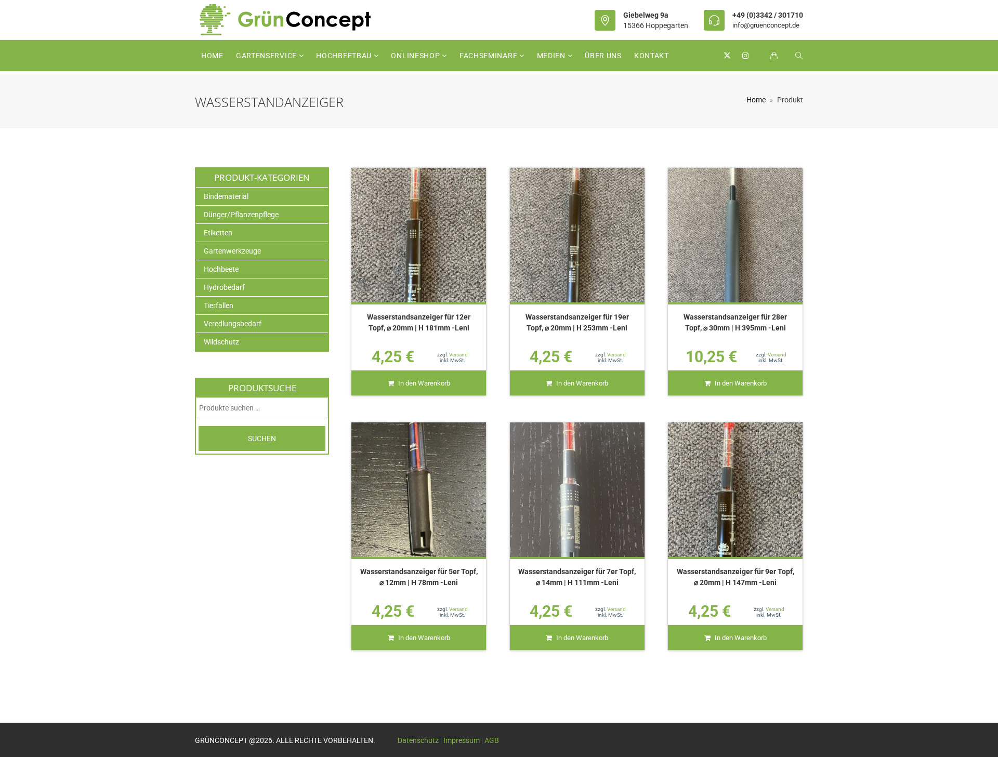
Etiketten (218, 233)
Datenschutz (418, 740)
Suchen (262, 438)
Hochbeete (221, 269)
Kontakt (651, 55)
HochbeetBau (344, 55)
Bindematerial (226, 196)
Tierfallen (218, 305)
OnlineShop (416, 55)
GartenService (267, 55)
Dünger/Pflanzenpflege (241, 214)
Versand (458, 354)
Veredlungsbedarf (232, 324)
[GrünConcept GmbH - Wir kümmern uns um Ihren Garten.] (292, 19)
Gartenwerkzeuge (232, 251)
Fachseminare (489, 55)
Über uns (603, 55)
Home (212, 55)
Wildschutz (221, 342)
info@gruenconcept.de (765, 25)
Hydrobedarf (224, 287)
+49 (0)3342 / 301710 (767, 15)
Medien (552, 55)
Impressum (461, 740)
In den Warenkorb (424, 383)
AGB (491, 740)
